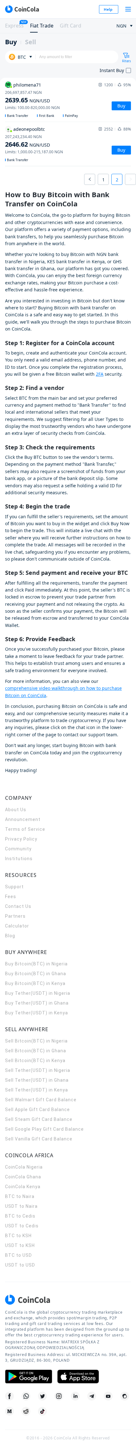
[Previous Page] (89, 179)
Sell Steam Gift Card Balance (38, 1119)
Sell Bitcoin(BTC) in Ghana (35, 1050)
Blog (10, 935)
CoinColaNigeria (24, 1167)
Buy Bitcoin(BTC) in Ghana (35, 973)
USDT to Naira (21, 1206)
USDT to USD (20, 1265)
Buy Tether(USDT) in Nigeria (37, 993)
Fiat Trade (41, 25)
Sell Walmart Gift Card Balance (41, 1099)
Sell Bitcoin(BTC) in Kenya (35, 1060)
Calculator (17, 925)
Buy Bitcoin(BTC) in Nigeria (36, 963)
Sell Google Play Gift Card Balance (44, 1129)
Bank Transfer (17, 115)
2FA (99, 374)
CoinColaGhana (23, 1176)
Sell (30, 42)
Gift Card (70, 25)
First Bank (46, 115)
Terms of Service (25, 829)
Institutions (19, 858)
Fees (10, 896)
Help (108, 9)
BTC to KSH (18, 1235)
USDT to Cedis (22, 1225)
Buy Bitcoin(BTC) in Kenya (35, 983)
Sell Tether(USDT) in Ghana (37, 1080)
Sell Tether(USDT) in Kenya (36, 1089)
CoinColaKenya (22, 1186)
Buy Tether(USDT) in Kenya (36, 1012)
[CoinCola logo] (22, 9)
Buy (11, 42)
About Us (15, 809)
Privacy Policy (21, 839)
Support (14, 886)
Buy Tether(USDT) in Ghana (37, 1003)
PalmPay (71, 115)
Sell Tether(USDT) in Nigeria (37, 1070)
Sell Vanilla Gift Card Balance (38, 1138)
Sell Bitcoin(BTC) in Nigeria (36, 1040)
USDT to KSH (20, 1245)
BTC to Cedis (20, 1216)
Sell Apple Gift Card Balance (37, 1109)
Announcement (22, 819)
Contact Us (18, 906)
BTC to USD (18, 1255)
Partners (15, 916)
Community (18, 848)
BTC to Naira (19, 1196)
